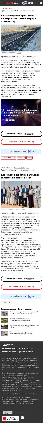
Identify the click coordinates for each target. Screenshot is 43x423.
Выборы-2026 (27, 349)
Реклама (16, 349)
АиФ (19, 53)
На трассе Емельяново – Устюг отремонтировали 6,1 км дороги (20, 319)
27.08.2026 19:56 (7, 168)
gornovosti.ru (16, 234)
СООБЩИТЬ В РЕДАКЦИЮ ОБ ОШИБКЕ (17, 352)
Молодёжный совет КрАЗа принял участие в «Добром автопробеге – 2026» (24, 326)
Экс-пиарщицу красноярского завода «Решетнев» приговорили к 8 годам (22, 332)
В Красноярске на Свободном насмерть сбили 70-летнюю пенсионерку (20, 113)
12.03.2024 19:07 (6, 9)
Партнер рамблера (20, 412)
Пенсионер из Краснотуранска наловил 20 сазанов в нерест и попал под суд (24, 312)
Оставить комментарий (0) (21, 142)
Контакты (6, 349)
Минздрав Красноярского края (13, 209)
